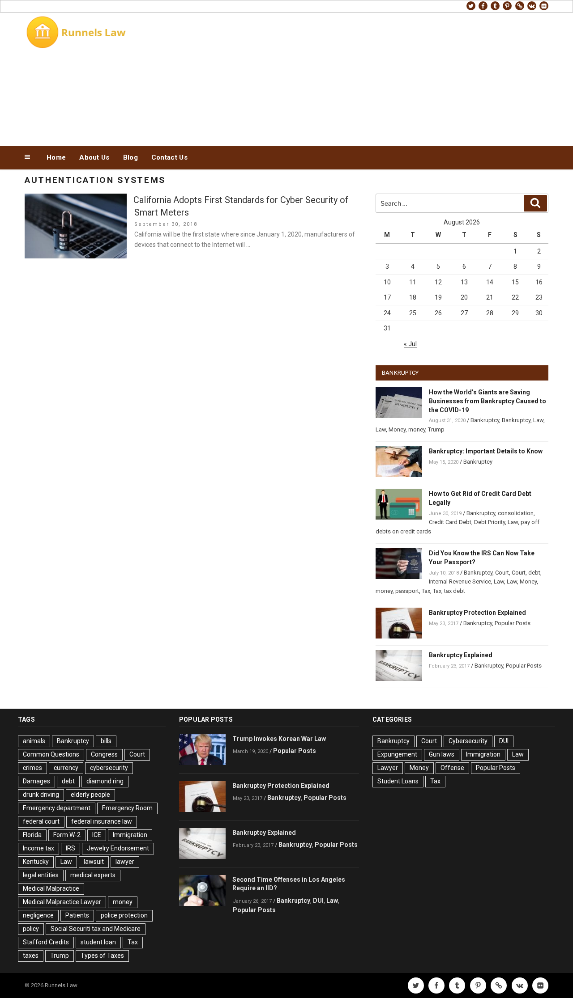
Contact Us (169, 157)
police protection (124, 915)
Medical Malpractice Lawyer (62, 901)
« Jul (410, 343)
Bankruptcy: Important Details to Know (486, 451)
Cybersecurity (468, 740)
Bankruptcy (484, 420)
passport (407, 591)
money (416, 429)
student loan (98, 942)
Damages (36, 781)
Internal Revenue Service (460, 581)
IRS (70, 848)
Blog (130, 157)
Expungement (397, 754)
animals (34, 740)
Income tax (38, 848)
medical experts (92, 875)
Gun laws (441, 754)
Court (502, 572)
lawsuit (94, 861)
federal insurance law (101, 821)
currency (66, 767)
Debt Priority (489, 522)
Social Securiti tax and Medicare (96, 928)
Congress (104, 754)
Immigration (130, 834)
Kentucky (36, 861)
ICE (96, 834)
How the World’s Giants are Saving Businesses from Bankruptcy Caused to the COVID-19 (487, 401)
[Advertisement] (376, 77)
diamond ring (105, 781)
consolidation (516, 513)
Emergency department (56, 808)
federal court (41, 821)
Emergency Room (127, 808)
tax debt (454, 591)
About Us (94, 157)
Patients (77, 915)
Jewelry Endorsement (118, 848)
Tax (426, 591)
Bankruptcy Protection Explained (477, 612)
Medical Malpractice (51, 888)
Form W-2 (67, 834)
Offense (452, 767)
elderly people (90, 794)
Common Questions (51, 754)
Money (397, 429)
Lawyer (387, 767)
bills (106, 740)
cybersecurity (109, 767)
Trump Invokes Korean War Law (279, 738)
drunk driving (41, 794)
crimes (32, 767)
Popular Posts (512, 623)
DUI (318, 900)
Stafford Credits (46, 942)
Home (56, 157)
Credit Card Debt (450, 522)
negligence (38, 915)
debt (534, 572)
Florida (32, 834)
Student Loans (398, 781)
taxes (30, 955)
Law (538, 420)
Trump (436, 429)
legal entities (41, 875)
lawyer (124, 861)
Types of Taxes (102, 955)
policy (31, 928)
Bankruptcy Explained (460, 655)
